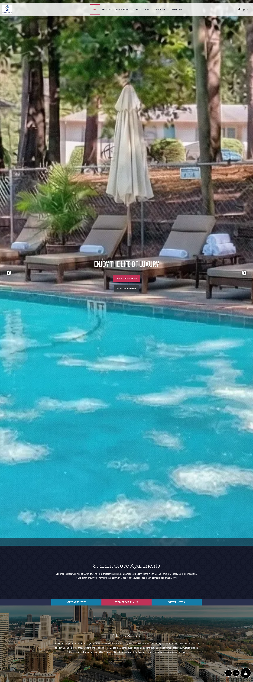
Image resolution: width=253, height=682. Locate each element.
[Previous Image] (9, 272)
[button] (243, 9)
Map (147, 9)
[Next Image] (244, 272)
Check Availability (126, 278)
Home (95, 9)
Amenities (107, 9)
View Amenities (76, 602)
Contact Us (176, 9)
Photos (137, 9)
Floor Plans (122, 9)
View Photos (176, 602)
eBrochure (159, 9)
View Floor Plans (126, 602)
